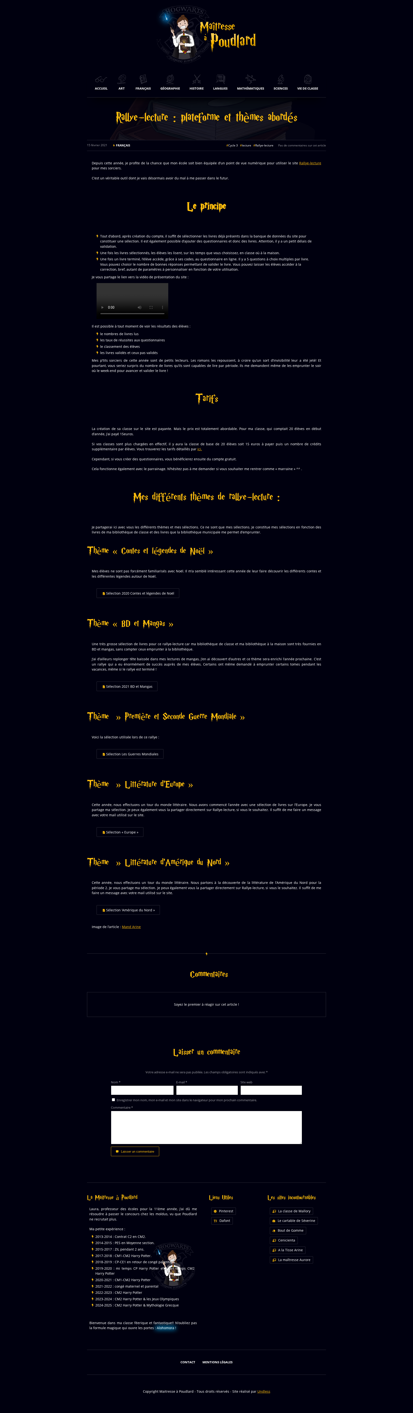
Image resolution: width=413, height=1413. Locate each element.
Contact (187, 1362)
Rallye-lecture (264, 145)
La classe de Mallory (294, 1211)
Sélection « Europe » (122, 832)
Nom (115, 1082)
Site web (246, 1082)
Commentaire (122, 1107)
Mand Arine (131, 926)
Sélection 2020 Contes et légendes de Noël (140, 593)
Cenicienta (286, 1240)
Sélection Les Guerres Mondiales (132, 754)
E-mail (181, 1082)
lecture (246, 145)
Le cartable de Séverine (296, 1220)
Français (123, 145)
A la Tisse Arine (290, 1250)
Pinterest (226, 1211)
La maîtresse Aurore (294, 1259)
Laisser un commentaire (137, 1151)
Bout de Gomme (291, 1230)
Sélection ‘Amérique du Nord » (130, 910)
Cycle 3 (233, 145)
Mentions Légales (217, 1362)
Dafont (224, 1220)
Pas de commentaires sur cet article (302, 145)
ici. (199, 449)
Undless (263, 1391)
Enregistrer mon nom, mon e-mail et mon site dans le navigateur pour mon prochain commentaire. (187, 1100)
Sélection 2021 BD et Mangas (129, 686)
